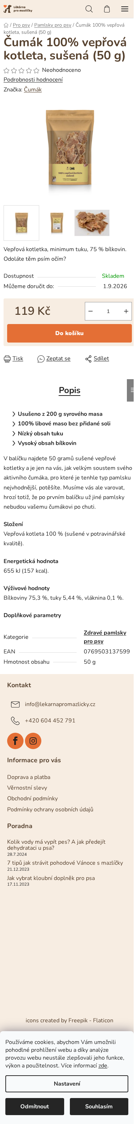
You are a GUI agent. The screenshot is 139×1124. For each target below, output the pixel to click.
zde (102, 1066)
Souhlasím (99, 1106)
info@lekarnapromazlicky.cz (60, 704)
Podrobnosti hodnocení (33, 80)
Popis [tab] (70, 390)
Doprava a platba (28, 777)
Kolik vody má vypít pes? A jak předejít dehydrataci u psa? (56, 845)
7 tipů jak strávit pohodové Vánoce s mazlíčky (65, 863)
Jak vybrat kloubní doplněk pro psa (51, 878)
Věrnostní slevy (27, 788)
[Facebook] (15, 741)
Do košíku (69, 333)
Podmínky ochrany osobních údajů (50, 809)
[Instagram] (33, 741)
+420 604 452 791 (50, 721)
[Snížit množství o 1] (90, 311)
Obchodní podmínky (32, 798)
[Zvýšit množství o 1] (126, 311)
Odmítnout (34, 1106)
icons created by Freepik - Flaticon (69, 1020)
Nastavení (67, 1084)
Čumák (33, 90)
